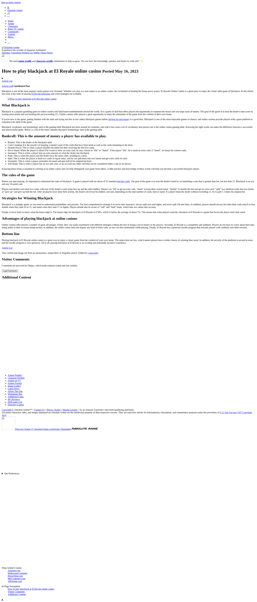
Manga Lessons (70, 410)
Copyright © (8, 410)
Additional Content (17, 594)
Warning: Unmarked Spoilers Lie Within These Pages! (27, 52)
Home (11, 21)
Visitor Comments (16, 591)
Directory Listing (16, 404)
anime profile (25, 61)
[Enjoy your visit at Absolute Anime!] (10, 47)
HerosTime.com (15, 576)
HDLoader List (15, 402)
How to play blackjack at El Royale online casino (31, 589)
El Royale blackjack (41, 94)
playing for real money (119, 119)
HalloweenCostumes (17, 573)
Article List (7, 81)
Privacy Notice (54, 410)
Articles (11, 34)
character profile (44, 61)
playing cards (123, 181)
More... (11, 37)
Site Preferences (11, 473)
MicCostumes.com (16, 578)
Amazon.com (14, 570)
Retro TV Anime (16, 29)
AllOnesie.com (15, 581)
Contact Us (39, 410)
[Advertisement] (91, 327)
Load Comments (10, 271)
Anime (11, 23)
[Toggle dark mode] (8, 16)
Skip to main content (11, 2)
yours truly (93, 253)
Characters (13, 26)
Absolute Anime (14, 10)
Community (13, 31)
